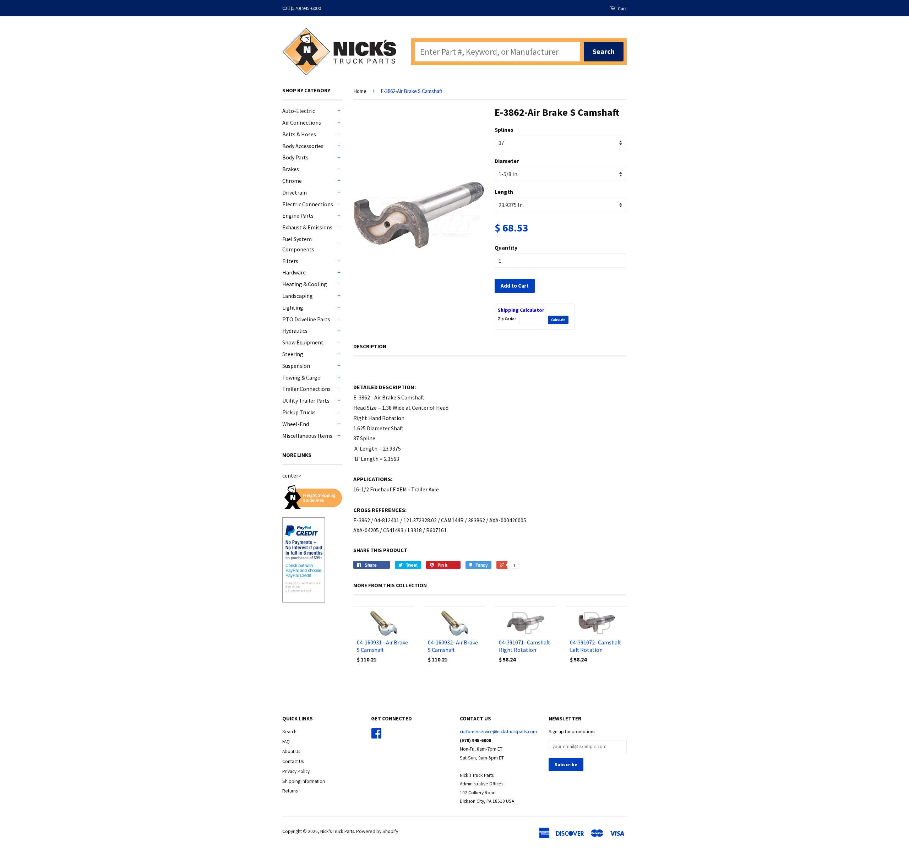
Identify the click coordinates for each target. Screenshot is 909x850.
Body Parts (295, 157)
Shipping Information (303, 781)
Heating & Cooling (304, 284)
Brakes (290, 169)
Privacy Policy (296, 771)
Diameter (507, 160)
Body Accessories (302, 145)
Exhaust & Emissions (307, 227)
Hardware (294, 272)
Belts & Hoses (299, 134)
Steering (292, 354)
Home (359, 91)
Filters (290, 261)
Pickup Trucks (299, 412)
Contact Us (293, 761)
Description (369, 346)
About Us (291, 751)
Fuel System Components (298, 244)
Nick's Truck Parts (337, 831)
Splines (504, 129)
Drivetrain (294, 192)
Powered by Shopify (377, 831)
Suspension (296, 365)
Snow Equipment (302, 342)
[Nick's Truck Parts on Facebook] (376, 736)
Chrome (292, 180)
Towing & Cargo (301, 377)
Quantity (506, 247)
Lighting (292, 307)
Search (289, 732)
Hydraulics (294, 330)
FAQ (286, 742)
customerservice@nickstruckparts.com (498, 732)
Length (504, 191)
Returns (290, 791)
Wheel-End (295, 423)
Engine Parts (298, 215)
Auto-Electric (298, 110)
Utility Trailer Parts (306, 400)
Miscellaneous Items (307, 435)
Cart (622, 8)
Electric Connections (307, 204)
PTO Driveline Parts (306, 319)
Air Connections (301, 122)
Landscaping (297, 295)
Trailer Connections (306, 388)
